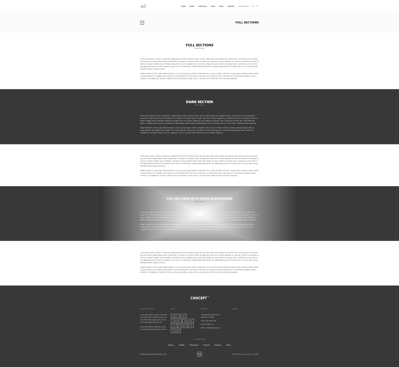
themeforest (188, 321)
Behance (171, 345)
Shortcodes (244, 6)
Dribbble (181, 345)
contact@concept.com (213, 328)
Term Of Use (237, 354)
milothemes (176, 321)
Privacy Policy (247, 354)
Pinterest (206, 345)
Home (183, 6)
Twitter (228, 345)
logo (174, 326)
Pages (192, 6)
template (182, 326)
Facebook (218, 345)
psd (191, 326)
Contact (231, 6)
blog (183, 316)
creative (175, 316)
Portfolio (203, 6)
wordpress (176, 331)
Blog (213, 6)
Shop (221, 6)
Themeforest (193, 345)
